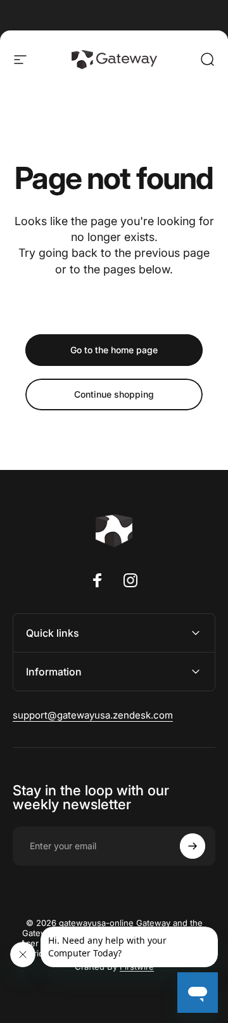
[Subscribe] (192, 846)
